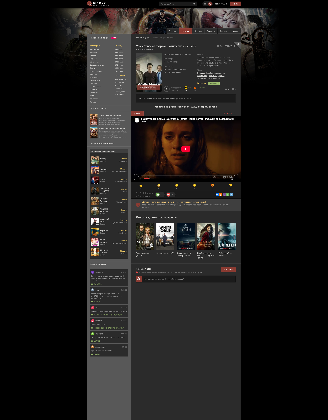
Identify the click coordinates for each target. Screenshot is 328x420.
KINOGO (139, 38)
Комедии (93, 74)
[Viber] (224, 194)
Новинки (185, 31)
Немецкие (119, 85)
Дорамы (223, 31)
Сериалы (211, 31)
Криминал (215, 78)
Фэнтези (93, 102)
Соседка (98, 284)
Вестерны (94, 56)
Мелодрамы (95, 80)
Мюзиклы (93, 83)
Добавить (228, 270)
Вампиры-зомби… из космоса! (108, 315)
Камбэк (97, 354)
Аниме (235, 31)
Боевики (93, 52)
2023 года (119, 59)
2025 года (119, 52)
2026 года (119, 49)
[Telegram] (231, 194)
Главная (172, 31)
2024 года (119, 56)
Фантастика (94, 99)
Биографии (94, 49)
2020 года (119, 68)
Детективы (212, 75)
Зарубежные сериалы (215, 73)
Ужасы (92, 96)
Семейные (94, 89)
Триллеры (94, 92)
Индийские (119, 95)
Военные (93, 59)
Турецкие (118, 88)
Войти (235, 4)
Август (97, 341)
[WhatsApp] (227, 194)
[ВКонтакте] (217, 194)
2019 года (119, 71)
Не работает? (229, 113)
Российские (119, 82)
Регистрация (221, 4)
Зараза (97, 302)
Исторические (203, 78)
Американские (120, 79)
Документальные (97, 65)
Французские (120, 91)
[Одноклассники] (220, 194)
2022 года (119, 62)
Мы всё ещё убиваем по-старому (109, 328)
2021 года (119, 65)
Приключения (95, 86)
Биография (202, 75)
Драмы (221, 75)
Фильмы (198, 31)
